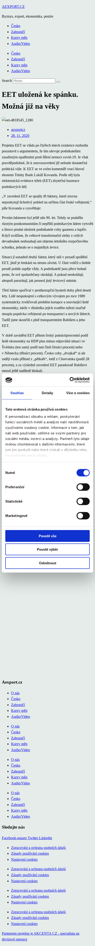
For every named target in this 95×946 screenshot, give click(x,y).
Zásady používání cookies (30, 853)
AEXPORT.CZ (13, 7)
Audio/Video (20, 44)
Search (7, 81)
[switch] (83, 487)
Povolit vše (47, 536)
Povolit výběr (47, 549)
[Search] (58, 82)
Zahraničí (18, 32)
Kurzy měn (19, 38)
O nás (15, 693)
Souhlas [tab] (17, 393)
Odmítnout (47, 563)
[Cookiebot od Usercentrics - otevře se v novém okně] (69, 380)
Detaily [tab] (47, 393)
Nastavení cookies (24, 859)
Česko (15, 26)
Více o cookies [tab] (78, 393)
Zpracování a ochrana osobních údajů (38, 848)
